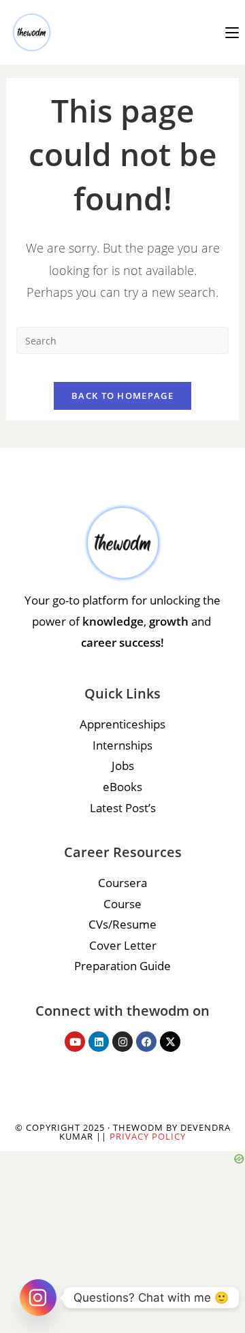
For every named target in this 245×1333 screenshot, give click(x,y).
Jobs (123, 765)
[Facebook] (146, 1041)
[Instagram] (122, 1041)
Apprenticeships (122, 724)
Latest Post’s (123, 808)
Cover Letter (123, 945)
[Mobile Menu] (232, 32)
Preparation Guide (122, 966)
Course (122, 904)
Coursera (122, 882)
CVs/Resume (122, 924)
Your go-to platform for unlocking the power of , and (122, 620)
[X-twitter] (170, 1041)
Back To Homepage (122, 395)
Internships (122, 745)
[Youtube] (75, 1041)
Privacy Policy (148, 1136)
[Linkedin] (98, 1041)
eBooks (122, 786)
